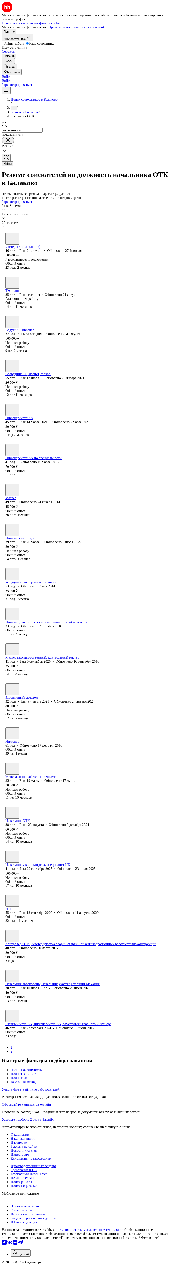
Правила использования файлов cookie (77, 27)
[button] (7, 77)
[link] (9, 66)
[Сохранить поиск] (6, 157)
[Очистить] (8, 140)
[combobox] (22, 130)
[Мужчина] (12, 239)
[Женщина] (12, 283)
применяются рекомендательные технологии (90, 1229)
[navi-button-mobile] (6, 90)
